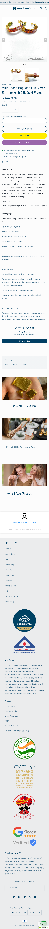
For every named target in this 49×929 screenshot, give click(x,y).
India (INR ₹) (16, 913)
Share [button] (7, 162)
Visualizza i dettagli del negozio (15, 156)
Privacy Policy (9, 565)
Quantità (4, 105)
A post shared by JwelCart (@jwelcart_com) (24, 529)
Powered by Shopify (29, 925)
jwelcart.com (22, 925)
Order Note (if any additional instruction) (14, 117)
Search (7, 559)
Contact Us (8, 580)
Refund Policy (9, 570)
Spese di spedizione (15, 101)
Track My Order (10, 554)
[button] (3, 8)
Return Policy (9, 575)
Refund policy (9, 602)
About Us (8, 549)
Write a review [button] (24, 341)
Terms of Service (10, 586)
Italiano (32, 913)
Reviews (7, 591)
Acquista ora (24, 135)
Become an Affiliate (11, 596)
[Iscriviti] (41, 888)
